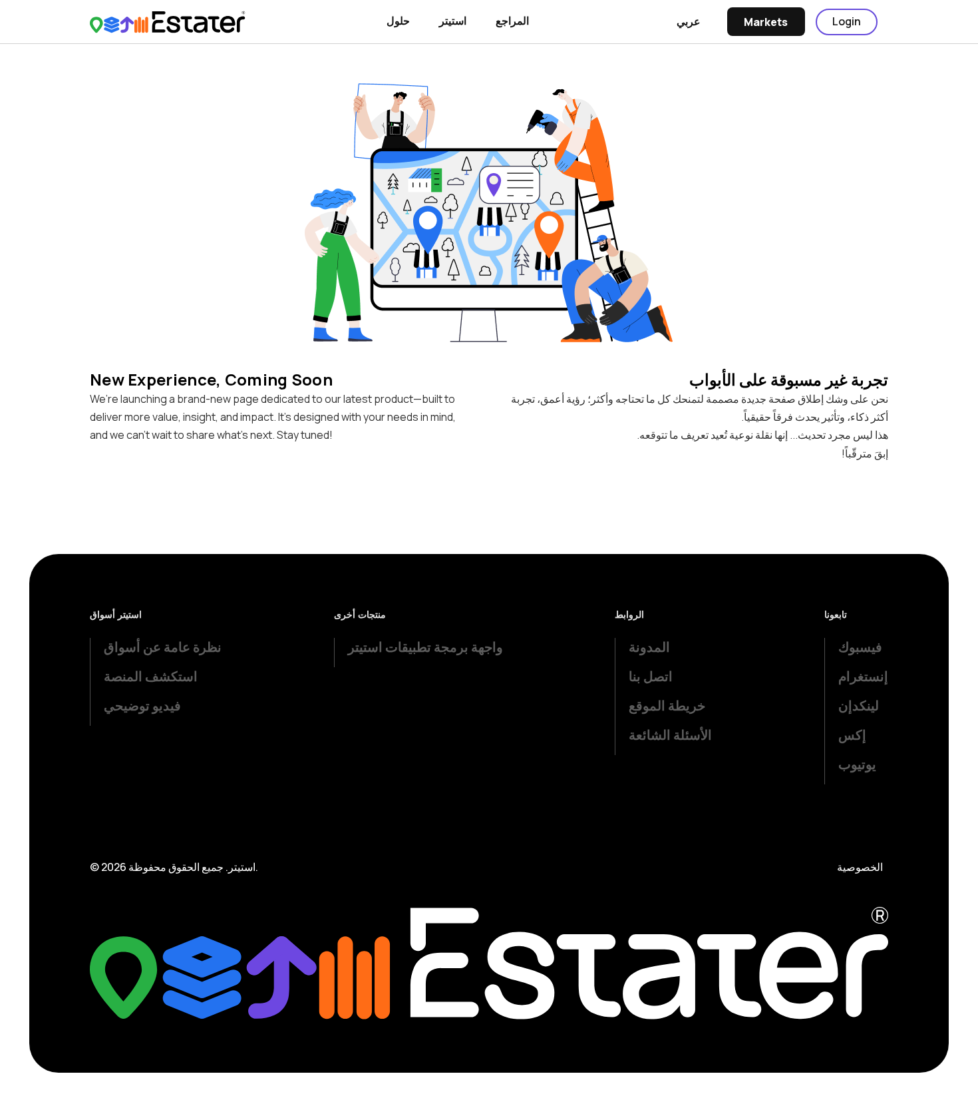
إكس (852, 735)
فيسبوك (860, 647)
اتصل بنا (651, 676)
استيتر (452, 20)
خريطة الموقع (667, 705)
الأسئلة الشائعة (670, 735)
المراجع (512, 20)
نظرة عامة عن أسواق (163, 647)
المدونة (649, 647)
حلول (398, 20)
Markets (766, 22)
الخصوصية (860, 867)
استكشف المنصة (151, 676)
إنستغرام (863, 676)
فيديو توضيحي (142, 705)
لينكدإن (858, 705)
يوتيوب (857, 764)
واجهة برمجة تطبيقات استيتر (425, 647)
